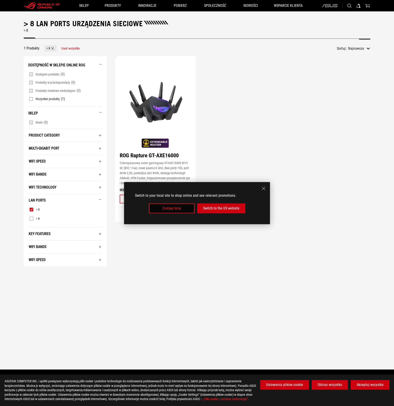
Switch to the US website (221, 208)
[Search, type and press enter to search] (349, 6)
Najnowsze (356, 48)
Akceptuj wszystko (370, 385)
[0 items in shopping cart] (367, 5)
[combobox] (359, 48)
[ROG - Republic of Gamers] (42, 5)
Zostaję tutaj (171, 208)
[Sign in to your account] (358, 5)
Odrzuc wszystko (330, 385)
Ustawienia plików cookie (284, 385)
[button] (50, 48)
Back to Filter (29, 273)
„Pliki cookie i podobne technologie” (225, 399)
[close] (263, 188)
